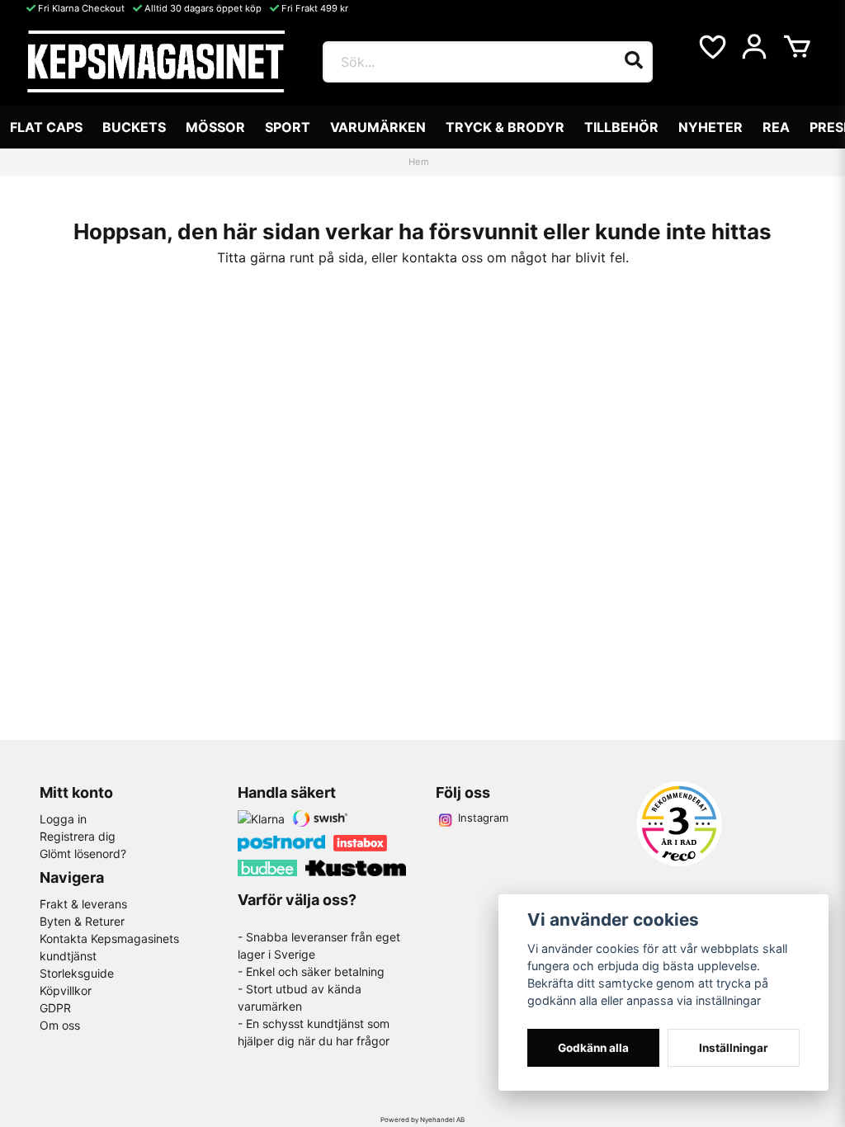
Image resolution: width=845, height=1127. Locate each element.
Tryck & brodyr (505, 127)
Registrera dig (78, 836)
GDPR (55, 1008)
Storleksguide (77, 973)
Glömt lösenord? (83, 853)
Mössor (215, 127)
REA (776, 127)
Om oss (60, 1025)
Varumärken (378, 127)
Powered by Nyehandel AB (422, 1119)
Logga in (63, 819)
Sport (287, 127)
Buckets (134, 127)
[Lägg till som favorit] (711, 47)
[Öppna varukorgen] (797, 47)
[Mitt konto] (754, 47)
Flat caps (46, 127)
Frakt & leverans (83, 904)
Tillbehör (621, 127)
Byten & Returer (82, 921)
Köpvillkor (66, 990)
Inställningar (733, 1047)
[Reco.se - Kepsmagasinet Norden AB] (679, 823)
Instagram (483, 817)
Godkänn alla (593, 1047)
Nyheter (710, 127)
